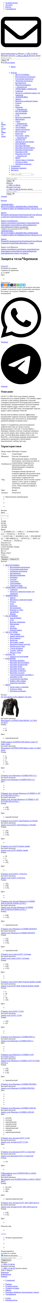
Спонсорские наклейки (19, 679)
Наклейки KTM (21, 152)
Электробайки (15, 583)
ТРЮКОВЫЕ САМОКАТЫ (26, 89)
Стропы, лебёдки (16, 650)
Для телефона (20, 127)
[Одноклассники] (5, 285)
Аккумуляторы (21, 113)
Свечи (17, 121)
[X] (11, 285)
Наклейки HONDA (22, 146)
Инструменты (20, 131)
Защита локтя (6, 223)
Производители (11, 1300)
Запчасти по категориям (24, 142)
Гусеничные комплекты (24, 79)
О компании (10, 1280)
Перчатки (19, 107)
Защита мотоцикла (22, 129)
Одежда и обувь (21, 162)
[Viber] (14, 285)
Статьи (8, 1298)
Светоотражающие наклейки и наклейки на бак (21, 676)
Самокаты (19, 91)
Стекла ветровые (16, 648)
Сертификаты (10, 1294)
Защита (18, 99)
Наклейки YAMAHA (18, 671)
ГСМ (17, 115)
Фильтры (13, 628)
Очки (17, 105)
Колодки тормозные (23, 117)
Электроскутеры (16, 585)
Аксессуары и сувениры (24, 160)
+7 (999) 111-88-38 (13, 189)
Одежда (18, 103)
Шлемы (4, 215)
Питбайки (14, 577)
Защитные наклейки (17, 683)
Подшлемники (12, 215)
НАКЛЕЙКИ (20, 144)
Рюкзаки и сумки (27, 217)
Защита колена (10, 225)
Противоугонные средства (20, 644)
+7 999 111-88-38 (22, 56)
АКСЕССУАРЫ (21, 125)
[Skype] (21, 285)
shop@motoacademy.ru (9, 54)
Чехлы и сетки (15, 652)
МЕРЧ (17, 158)
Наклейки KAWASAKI (24, 150)
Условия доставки (12, 1288)
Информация (6, 1274)
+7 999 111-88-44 (31, 54)
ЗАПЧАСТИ (20, 140)
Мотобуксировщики (23, 85)
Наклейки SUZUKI (22, 154)
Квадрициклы (20, 83)
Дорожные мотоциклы (24, 81)
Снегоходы (14, 581)
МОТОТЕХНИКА (22, 75)
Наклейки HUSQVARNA (25, 148)
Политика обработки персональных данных (22, 1292)
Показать (5, 559)
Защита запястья (22, 225)
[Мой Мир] (8, 285)
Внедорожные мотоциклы (25, 77)
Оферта (8, 1290)
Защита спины (25, 223)
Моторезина (20, 119)
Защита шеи (15, 223)
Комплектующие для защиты (17, 227)
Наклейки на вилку (17, 673)
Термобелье (26, 215)
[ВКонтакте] (2, 285)
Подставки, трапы (22, 136)
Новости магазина (10, 1255)
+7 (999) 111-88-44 (13, 185)
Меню (13, 67)
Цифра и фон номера (18, 681)
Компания (5, 1272)
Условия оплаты (11, 1286)
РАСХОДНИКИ (21, 111)
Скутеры (13, 579)
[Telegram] (24, 285)
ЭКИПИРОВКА (21, 97)
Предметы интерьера (23, 164)
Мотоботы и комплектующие (26, 101)
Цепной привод (16, 630)
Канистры (19, 133)
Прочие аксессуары (17, 646)
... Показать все (21, 87)
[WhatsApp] (18, 285)
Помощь (4, 1276)
